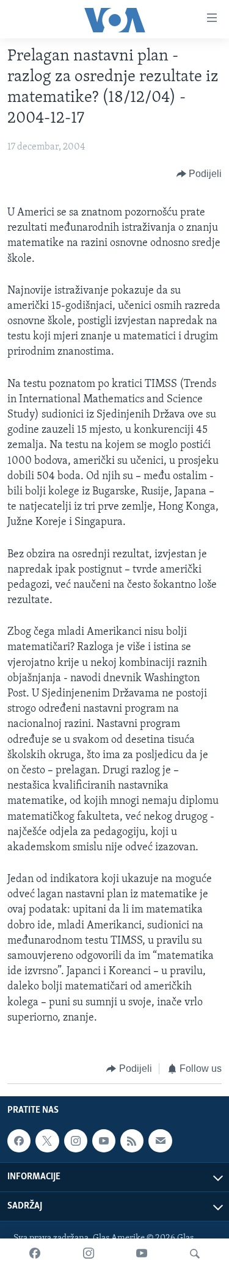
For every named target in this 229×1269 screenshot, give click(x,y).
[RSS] (132, 1141)
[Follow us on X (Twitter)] (47, 1141)
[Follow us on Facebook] (19, 1141)
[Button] (199, 174)
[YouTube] (142, 1253)
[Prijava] (160, 1141)
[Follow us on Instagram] (75, 1141)
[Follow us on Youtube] (103, 1141)
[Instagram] (88, 1253)
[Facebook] (35, 1253)
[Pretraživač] (194, 1253)
